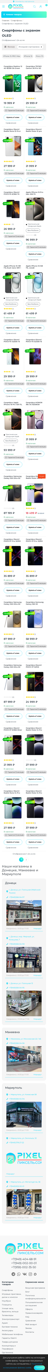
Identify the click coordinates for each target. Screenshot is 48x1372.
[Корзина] (46, 6)
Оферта (29, 1309)
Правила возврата (34, 1313)
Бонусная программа (35, 1288)
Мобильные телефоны (12, 1334)
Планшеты (7, 1305)
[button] (3, 6)
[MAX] (35, 1274)
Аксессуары (7, 1330)
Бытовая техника (10, 1327)
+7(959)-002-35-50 (23, 1267)
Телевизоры (7, 1315)
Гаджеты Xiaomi (9, 1338)
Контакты (29, 1332)
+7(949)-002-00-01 (24, 1263)
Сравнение (30, 1320)
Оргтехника (7, 1352)
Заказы (28, 1328)
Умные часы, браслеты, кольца (10, 1310)
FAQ (27, 1317)
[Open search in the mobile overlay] (34, 6)
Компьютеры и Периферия (9, 1347)
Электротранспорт (10, 1319)
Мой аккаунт (31, 1324)
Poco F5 (39, 56)
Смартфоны (7, 1290)
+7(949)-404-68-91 (23, 1259)
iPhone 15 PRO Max (11, 56)
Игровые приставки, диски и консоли (11, 1295)
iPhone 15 (28, 56)
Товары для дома (10, 1342)
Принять (39, 1367)
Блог (27, 1292)
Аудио (5, 1323)
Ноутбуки (6, 1301)
